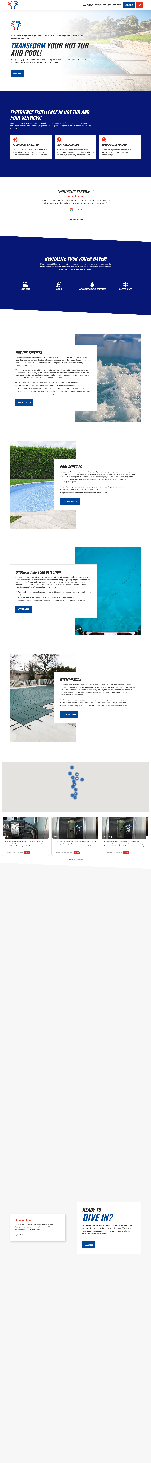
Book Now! (17, 73)
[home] (14, 5)
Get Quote (129, 5)
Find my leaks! (23, 609)
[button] (88, 5)
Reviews (98, 5)
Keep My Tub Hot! (24, 402)
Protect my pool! (69, 714)
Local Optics (79, 859)
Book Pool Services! (70, 501)
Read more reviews (75, 219)
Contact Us (117, 5)
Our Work (106, 5)
